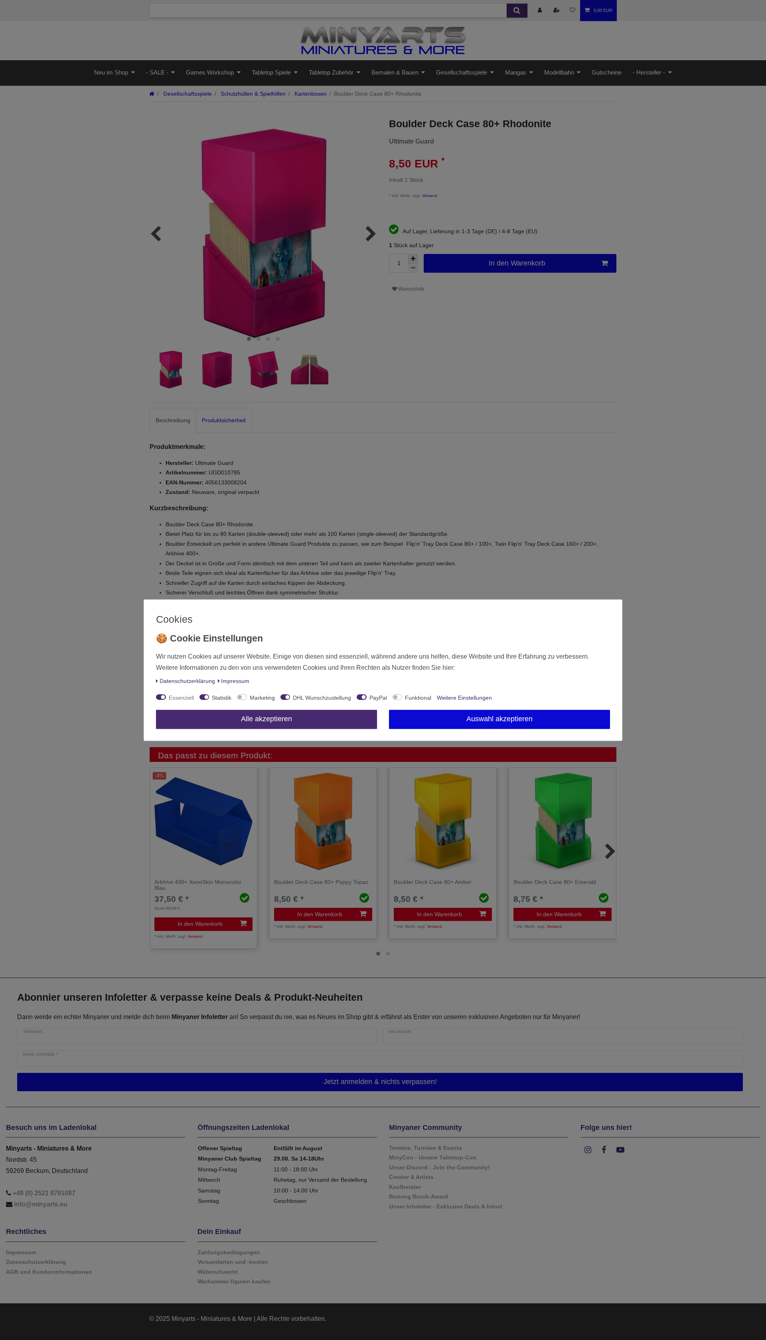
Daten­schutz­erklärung (187, 681)
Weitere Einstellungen (464, 698)
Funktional (418, 698)
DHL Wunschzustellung (322, 698)
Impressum (235, 681)
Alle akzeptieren (266, 719)
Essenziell (181, 698)
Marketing (262, 698)
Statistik (221, 698)
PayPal (378, 698)
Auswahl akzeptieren (499, 719)
